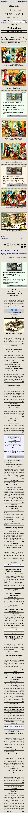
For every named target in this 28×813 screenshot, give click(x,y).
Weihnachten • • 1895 (12, 238)
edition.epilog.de (5, 20)
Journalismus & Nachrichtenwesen (14, 730)
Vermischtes (14, 768)
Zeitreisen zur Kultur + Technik (14, 11)
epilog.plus (3, 22)
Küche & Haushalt (14, 589)
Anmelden (24, 20)
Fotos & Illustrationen (12, 253)
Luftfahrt (14, 567)
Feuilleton (14, 24)
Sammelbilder (5, 254)
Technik (14, 749)
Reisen (14, 289)
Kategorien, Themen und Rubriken (10, 251)
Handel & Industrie (14, 460)
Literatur (14, 671)
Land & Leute (14, 362)
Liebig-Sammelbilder (22, 253)
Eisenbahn (14, 345)
